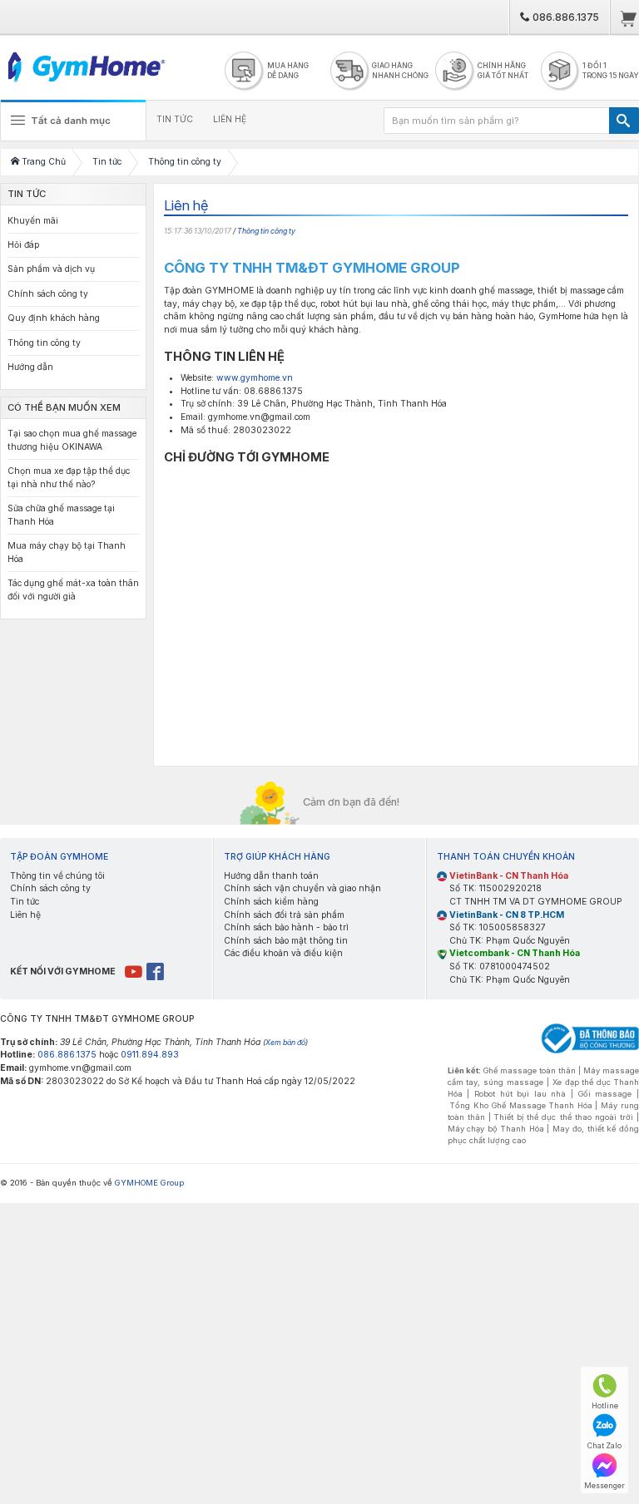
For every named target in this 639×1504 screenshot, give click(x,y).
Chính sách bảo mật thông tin (286, 940)
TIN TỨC (174, 119)
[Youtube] (134, 971)
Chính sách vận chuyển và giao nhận (302, 888)
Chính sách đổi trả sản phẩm (284, 915)
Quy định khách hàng (53, 318)
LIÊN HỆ (229, 119)
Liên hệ (25, 915)
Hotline (605, 1405)
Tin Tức (26, 194)
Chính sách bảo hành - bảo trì (286, 927)
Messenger (604, 1485)
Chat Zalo (604, 1445)
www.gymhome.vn (254, 377)
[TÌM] (624, 120)
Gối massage (605, 1093)
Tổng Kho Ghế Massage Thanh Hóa (521, 1105)
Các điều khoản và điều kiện (283, 953)
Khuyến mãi (32, 220)
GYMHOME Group (149, 1182)
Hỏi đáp (23, 244)
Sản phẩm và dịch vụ (51, 269)
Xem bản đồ (285, 1042)
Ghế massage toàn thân (529, 1070)
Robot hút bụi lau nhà (520, 1093)
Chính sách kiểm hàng (271, 901)
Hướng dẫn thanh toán (271, 875)
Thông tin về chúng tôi (57, 875)
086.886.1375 (564, 17)
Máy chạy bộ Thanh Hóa (496, 1128)
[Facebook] (156, 971)
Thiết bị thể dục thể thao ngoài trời (563, 1117)
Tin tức (24, 901)
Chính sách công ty (47, 293)
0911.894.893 (150, 1054)
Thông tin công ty (266, 230)
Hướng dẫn (30, 367)
